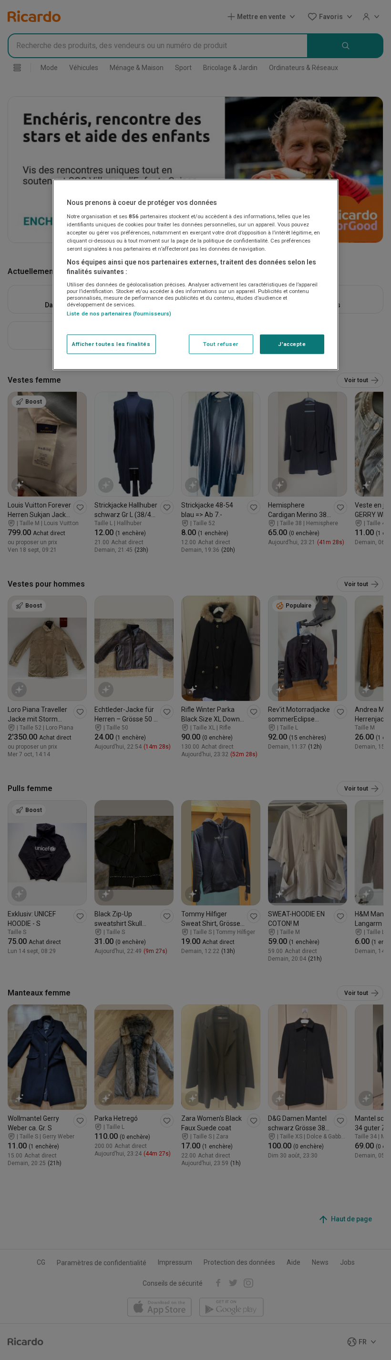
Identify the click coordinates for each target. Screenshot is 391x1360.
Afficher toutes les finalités (111, 343)
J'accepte (292, 343)
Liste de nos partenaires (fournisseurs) (119, 313)
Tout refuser (220, 343)
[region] (195, 274)
